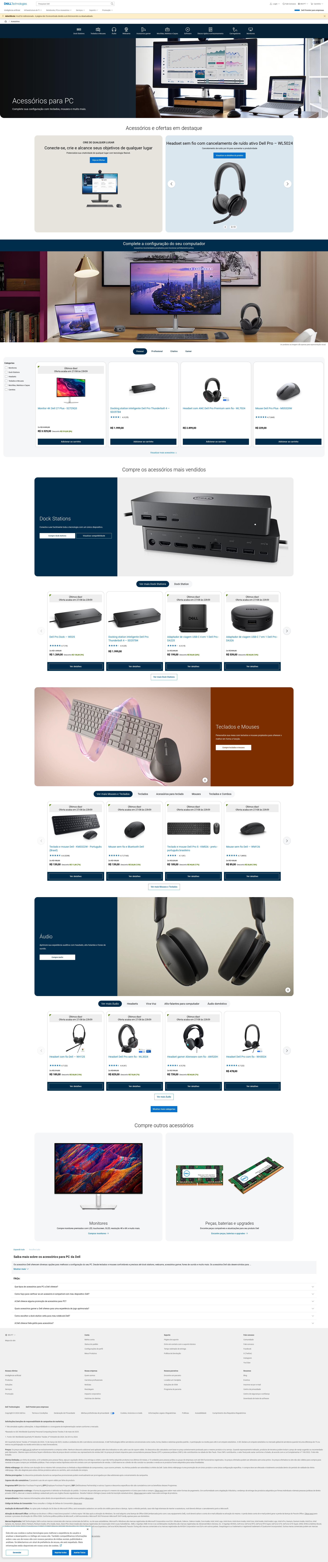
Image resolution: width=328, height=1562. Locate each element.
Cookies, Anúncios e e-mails (131, 1413)
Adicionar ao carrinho (71, 441)
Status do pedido (91, 1344)
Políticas (185, 1413)
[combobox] (75, 4)
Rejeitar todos (60, 1553)
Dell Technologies (12, 1407)
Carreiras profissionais (93, 1380)
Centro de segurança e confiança (256, 1394)
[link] (289, 3)
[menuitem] (33, 10)
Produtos (9, 1380)
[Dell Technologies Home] (15, 3)
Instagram (247, 1358)
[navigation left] (50, 584)
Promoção (9, 1394)
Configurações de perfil (94, 1349)
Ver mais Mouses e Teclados (164, 887)
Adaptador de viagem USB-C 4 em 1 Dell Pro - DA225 (193, 638)
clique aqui (89, 1498)
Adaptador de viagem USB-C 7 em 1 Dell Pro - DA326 (252, 638)
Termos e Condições (40, 1413)
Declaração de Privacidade (64, 1413)
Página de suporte (171, 1340)
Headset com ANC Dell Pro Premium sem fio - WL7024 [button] (214, 408)
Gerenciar (17, 1553)
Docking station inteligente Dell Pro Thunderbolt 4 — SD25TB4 (128, 638)
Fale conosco (248, 1344)
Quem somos (90, 1375)
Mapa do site (10, 1340)
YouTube (246, 1363)
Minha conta (90, 1340)
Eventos (246, 1380)
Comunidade (248, 1340)
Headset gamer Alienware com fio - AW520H (192, 1056)
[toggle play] (205, 780)
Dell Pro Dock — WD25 (62, 636)
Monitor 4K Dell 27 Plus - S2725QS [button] (57, 408)
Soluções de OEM (171, 1385)
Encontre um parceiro (172, 1375)
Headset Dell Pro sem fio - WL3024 (128, 1056)
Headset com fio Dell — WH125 (67, 1056)
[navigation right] (278, 584)
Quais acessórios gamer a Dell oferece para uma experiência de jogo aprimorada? (52, 1308)
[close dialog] (324, 16)
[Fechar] (87, 1529)
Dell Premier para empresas (312, 10)
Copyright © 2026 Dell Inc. (15, 1413)
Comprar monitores (97, 1233)
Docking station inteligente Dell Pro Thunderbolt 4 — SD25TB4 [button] (140, 410)
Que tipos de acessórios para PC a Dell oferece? (36, 1286)
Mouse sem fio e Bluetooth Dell (126, 846)
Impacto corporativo (93, 1394)
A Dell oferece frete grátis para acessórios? (34, 1323)
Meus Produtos (91, 1353)
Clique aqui (159, 1491)
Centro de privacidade (252, 1389)
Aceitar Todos (79, 1553)
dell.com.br (27, 1450)
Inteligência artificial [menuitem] (12, 10)
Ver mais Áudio (164, 1097)
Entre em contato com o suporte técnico (180, 1344)
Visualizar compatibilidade (94, 536)
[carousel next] (287, 184)
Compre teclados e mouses (233, 748)
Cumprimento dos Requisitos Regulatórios (229, 1413)
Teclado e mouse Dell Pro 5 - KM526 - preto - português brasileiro (192, 848)
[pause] (225, 227)
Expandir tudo (19, 1249)
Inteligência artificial (13, 1375)
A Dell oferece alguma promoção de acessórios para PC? (40, 1301)
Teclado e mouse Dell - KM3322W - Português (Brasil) (75, 848)
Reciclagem (89, 1389)
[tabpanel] (164, 407)
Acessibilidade (200, 1413)
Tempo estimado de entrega (175, 1349)
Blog (245, 1375)
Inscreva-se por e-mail (252, 1385)
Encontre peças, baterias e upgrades (228, 1233)
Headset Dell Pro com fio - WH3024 (246, 1056)
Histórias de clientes (92, 1398)
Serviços (8, 1389)
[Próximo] (287, 631)
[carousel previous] (171, 184)
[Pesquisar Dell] (112, 4)
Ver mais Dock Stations (164, 677)
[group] (230, 183)
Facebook (247, 1349)
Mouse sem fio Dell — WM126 (243, 846)
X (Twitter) (247, 1353)
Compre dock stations (57, 536)
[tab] (140, 351)
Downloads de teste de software (256, 1398)
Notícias (88, 1385)
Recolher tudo (34, 1249)
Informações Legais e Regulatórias (162, 1413)
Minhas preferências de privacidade (95, 1413)
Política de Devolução (172, 1353)
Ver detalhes (75, 666)
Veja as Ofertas (98, 160)
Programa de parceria (172, 1389)
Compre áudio (57, 957)
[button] (275, 3)
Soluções (8, 1385)
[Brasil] (6, 22)
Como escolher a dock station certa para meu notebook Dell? (42, 1316)
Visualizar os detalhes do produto (229, 160)
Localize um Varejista (172, 1380)
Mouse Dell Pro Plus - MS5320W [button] (273, 408)
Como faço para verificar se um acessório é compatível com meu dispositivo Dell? (52, 1294)
